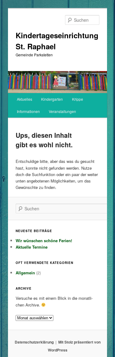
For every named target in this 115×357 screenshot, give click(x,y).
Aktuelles (24, 99)
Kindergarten (52, 99)
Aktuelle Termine (32, 247)
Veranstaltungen (62, 111)
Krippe (77, 99)
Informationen (28, 111)
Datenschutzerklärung (34, 342)
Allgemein (25, 273)
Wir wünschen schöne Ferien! (44, 240)
